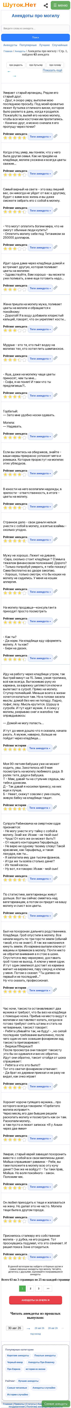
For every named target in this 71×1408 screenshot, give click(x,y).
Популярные (28, 45)
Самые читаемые (17, 1387)
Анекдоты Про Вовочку (41, 1362)
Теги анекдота (39, 136)
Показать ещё (52, 70)
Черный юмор (15, 1362)
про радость (16, 65)
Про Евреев (13, 1369)
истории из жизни (35, 1369)
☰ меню (60, 5)
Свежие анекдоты (56, 1403)
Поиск (35, 37)
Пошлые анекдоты (45, 1355)
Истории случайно (17, 1394)
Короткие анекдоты (18, 1355)
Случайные (60, 45)
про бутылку (36, 65)
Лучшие (44, 45)
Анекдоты (10, 45)
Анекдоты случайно (44, 1387)
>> (47, 1288)
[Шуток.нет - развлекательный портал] (19, 8)
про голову (55, 65)
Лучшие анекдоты (28, 1381)
